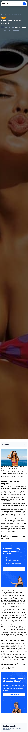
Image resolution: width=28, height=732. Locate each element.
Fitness (5, 14)
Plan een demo (13, 568)
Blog (2, 14)
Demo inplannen (13, 694)
